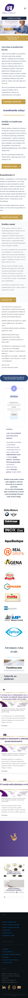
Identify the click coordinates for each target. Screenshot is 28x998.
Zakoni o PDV (6, 930)
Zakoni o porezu (7, 933)
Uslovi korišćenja (7, 962)
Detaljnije (4, 725)
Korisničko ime (13, 402)
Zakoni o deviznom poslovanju (11, 924)
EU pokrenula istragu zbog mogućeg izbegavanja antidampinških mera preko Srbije (13, 710)
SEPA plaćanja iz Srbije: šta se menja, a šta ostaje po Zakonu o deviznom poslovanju (13, 799)
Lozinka (13, 407)
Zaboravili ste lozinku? (14, 417)
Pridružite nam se (14, 418)
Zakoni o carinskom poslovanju (11, 927)
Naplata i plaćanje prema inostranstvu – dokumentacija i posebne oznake (14, 754)
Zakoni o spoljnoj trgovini (9, 922)
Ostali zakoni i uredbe (8, 935)
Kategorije (5, 957)
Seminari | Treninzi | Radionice (11, 960)
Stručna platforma (8, 951)
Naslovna (5, 949)
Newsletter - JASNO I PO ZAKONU (12, 954)
